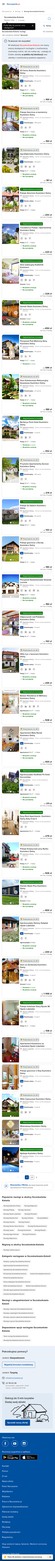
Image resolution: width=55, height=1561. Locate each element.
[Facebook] (5, 1443)
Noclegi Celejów (27, 1218)
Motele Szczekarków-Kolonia (36, 1286)
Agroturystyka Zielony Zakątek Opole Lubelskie (34, 924)
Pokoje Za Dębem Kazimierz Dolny (33, 507)
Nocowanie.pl (7, 11)
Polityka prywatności (11, 1532)
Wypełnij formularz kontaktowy (18, 1364)
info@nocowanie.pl (14, 1378)
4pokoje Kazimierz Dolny (31, 1153)
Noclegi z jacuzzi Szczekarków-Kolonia (17, 1321)
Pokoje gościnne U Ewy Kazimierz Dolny (35, 1072)
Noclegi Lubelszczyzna (11, 1250)
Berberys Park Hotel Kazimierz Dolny (34, 423)
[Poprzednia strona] (22, 1177)
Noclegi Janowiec (24, 1210)
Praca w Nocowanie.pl (12, 1501)
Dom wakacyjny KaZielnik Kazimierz (31, 266)
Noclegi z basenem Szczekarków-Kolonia (18, 1309)
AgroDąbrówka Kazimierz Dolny (34, 153)
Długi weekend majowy (11, 1544)
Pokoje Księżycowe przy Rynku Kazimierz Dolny (34, 850)
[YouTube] (15, 1443)
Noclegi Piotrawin (31, 1214)
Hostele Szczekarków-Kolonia (14, 1294)
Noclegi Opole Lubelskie (12, 1214)
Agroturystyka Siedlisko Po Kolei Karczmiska (35, 776)
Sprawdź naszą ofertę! (17, 1422)
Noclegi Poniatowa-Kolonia (37, 1226)
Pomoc (5, 1471)
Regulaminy (7, 1537)
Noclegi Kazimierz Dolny (12, 1206)
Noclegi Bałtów (42, 1218)
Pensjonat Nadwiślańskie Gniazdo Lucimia (35, 581)
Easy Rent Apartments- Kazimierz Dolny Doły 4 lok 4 (35, 817)
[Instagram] (24, 1443)
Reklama (6, 1496)
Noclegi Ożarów (9, 1222)
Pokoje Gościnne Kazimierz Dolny (35, 193)
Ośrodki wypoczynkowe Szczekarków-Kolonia (19, 1290)
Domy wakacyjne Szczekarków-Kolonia (17, 1282)
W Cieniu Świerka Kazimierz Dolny (33, 71)
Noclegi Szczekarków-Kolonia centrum (17, 1340)
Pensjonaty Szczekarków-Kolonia (15, 1274)
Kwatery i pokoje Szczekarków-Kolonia (17, 1261)
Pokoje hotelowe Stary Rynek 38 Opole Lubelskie (35, 1007)
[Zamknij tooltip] (32, 25)
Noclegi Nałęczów (30, 1206)
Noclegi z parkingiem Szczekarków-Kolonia (18, 1313)
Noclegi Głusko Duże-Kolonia (14, 1226)
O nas (4, 1476)
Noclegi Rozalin (40, 1230)
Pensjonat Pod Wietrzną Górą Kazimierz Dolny (33, 342)
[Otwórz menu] (3, 4)
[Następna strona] (36, 1177)
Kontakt (5, 1466)
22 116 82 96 (11, 1383)
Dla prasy (6, 1527)
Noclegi (17, 11)
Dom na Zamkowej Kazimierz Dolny (33, 966)
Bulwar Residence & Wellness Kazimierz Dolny (33, 697)
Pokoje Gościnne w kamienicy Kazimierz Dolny (33, 113)
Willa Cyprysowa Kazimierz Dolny (35, 1098)
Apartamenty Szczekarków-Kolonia (15, 1269)
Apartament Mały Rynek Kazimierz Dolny (31, 734)
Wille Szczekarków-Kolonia (13, 1286)
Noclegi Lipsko (9, 1230)
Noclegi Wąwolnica (10, 1238)
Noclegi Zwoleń (24, 1222)
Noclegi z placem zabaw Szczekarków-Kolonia (19, 1317)
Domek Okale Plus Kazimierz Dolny (33, 887)
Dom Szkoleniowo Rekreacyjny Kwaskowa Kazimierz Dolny (34, 381)
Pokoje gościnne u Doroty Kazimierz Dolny (31, 544)
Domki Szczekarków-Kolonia (13, 1278)
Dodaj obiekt (7, 1516)
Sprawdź (24, 35)
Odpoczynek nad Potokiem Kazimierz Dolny (32, 618)
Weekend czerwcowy (38, 1544)
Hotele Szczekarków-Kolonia (40, 1274)
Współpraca (7, 1491)
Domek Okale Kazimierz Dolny (34, 306)
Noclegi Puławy (9, 1210)
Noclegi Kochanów (24, 1230)
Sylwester (25, 1544)
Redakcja (6, 1521)
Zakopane (6, 1547)
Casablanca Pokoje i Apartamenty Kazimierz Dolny (35, 229)
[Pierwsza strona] (18, 1177)
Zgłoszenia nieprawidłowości (15, 1506)
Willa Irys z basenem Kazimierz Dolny (34, 655)
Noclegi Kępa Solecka (11, 1234)
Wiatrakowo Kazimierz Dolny (33, 1126)
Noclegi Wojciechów (11, 1218)
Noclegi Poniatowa (29, 1234)
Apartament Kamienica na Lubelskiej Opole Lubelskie (32, 1045)
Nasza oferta (7, 1481)
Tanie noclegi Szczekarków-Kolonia (16, 1336)
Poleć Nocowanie (10, 1486)
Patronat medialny (10, 1511)
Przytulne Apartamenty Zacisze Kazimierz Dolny (34, 465)
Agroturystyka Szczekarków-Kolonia (16, 1265)
